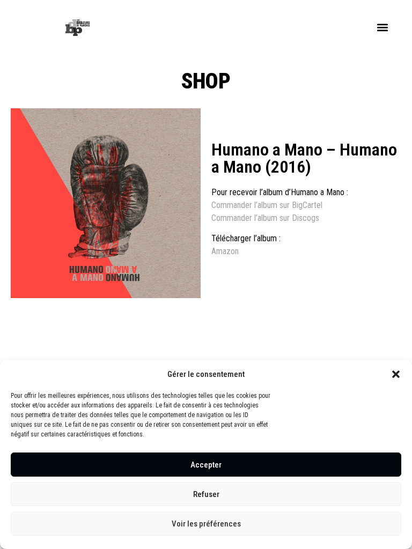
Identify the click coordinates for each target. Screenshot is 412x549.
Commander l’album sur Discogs (265, 218)
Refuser (206, 494)
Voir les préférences (206, 524)
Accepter (206, 465)
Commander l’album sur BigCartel (266, 205)
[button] (396, 374)
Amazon (225, 251)
